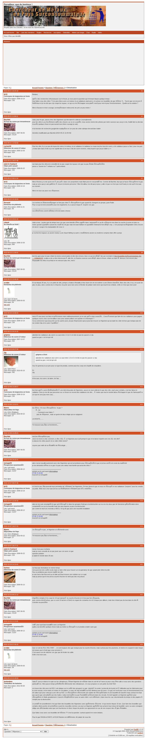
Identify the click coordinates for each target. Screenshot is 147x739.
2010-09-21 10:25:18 (11, 91)
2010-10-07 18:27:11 (11, 545)
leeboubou (8, 682)
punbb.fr (140, 733)
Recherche (47, 32)
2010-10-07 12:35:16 (11, 501)
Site (17, 32)
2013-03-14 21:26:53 (11, 678)
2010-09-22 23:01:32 (11, 219)
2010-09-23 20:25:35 (11, 331)
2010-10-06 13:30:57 (11, 386)
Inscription (57, 32)
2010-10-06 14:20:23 (11, 433)
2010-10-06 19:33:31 (11, 460)
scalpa (6, 283)
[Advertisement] (73, 64)
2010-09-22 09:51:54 (11, 178)
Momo (6, 408)
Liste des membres (27, 32)
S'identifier (66, 32)
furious (7, 568)
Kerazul (7, 203)
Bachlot (7, 120)
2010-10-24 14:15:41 (11, 564)
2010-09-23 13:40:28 (11, 279)
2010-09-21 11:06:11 (11, 116)
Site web (7, 305)
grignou (7, 335)
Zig (5, 353)
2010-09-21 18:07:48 (11, 160)
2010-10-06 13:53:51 (11, 404)
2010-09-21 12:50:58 (11, 143)
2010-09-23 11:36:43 (11, 252)
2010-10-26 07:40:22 (11, 644)
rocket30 (7, 146)
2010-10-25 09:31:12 (11, 594)
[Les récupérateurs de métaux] (55, 25)
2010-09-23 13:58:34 (11, 313)
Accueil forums (9, 32)
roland (6, 222)
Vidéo (100, 32)
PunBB (136, 729)
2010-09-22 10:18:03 (11, 199)
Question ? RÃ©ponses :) (55, 88)
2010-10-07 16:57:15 (11, 526)
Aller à (6, 729)
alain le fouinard (10, 164)
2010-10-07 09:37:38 (11, 483)
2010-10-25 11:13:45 (11, 621)
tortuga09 (8, 463)
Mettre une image (78, 32)
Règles (39, 32)
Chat (88, 32)
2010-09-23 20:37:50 (11, 349)
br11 (5, 94)
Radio (94, 32)
